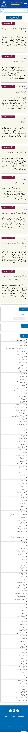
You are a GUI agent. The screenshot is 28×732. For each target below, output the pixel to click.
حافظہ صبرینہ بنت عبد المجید (21, 388)
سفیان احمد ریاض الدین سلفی (21, 456)
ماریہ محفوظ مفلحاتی (23, 523)
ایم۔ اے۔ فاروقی (23, 650)
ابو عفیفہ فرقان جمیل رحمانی (21, 419)
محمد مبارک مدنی (23, 506)
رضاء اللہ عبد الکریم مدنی (22, 450)
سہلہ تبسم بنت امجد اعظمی (21, 422)
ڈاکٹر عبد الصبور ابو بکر (22, 453)
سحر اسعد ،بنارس (23, 343)
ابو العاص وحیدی (23, 475)
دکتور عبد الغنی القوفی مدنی (22, 368)
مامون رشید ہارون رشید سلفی (21, 596)
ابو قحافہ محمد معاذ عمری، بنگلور (21, 563)
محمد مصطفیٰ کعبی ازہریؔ (22, 447)
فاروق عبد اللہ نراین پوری (21, 577)
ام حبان (24, 602)
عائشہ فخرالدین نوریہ (22, 610)
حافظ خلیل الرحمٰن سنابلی (22, 684)
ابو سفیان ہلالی (23, 664)
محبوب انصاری (23, 613)
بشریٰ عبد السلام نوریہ (22, 608)
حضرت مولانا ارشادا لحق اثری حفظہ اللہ (19, 594)
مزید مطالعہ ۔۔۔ (24, 25)
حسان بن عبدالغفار (22, 503)
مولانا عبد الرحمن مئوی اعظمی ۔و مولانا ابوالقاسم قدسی (17, 515)
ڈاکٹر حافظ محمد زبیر (23, 591)
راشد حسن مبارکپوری (22, 402)
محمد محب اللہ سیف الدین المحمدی (20, 599)
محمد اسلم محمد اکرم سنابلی (22, 487)
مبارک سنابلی (23, 427)
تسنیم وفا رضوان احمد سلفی (21, 425)
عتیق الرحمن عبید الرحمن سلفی (21, 692)
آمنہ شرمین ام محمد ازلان (21, 351)
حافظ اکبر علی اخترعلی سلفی (21, 681)
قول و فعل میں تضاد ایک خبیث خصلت (17, 152)
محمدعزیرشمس (23, 546)
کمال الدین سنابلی (23, 377)
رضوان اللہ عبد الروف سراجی (21, 698)
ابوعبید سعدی (23, 661)
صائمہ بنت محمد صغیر (22, 346)
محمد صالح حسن (23, 557)
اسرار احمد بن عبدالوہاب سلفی (21, 656)
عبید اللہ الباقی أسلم (22, 687)
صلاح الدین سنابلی (23, 565)
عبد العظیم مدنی (23, 365)
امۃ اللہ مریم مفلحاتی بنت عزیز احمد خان (20, 391)
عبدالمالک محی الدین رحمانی (21, 616)
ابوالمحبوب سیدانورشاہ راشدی (21, 670)
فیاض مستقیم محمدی (23, 534)
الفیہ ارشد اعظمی (23, 399)
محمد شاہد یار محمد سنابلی (22, 574)
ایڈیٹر (25, 675)
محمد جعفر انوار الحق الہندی (21, 633)
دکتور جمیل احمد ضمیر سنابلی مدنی (21, 560)
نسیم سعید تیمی (23, 540)
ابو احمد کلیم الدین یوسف (22, 526)
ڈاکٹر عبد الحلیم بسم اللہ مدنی (21, 354)
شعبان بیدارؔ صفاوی (22, 461)
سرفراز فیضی (23, 653)
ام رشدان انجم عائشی (22, 413)
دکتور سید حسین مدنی (22, 371)
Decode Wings (24, 731)
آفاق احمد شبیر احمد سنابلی (22, 549)
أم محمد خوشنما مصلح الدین (21, 441)
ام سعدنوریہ (23, 672)
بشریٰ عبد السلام (23, 678)
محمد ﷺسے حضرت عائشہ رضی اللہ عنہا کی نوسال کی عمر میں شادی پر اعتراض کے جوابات (14, 278)
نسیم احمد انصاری (23, 571)
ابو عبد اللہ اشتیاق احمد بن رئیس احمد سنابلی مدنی (18, 416)
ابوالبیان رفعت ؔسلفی (22, 667)
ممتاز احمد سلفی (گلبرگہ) (22, 580)
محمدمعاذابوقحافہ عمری (22, 467)
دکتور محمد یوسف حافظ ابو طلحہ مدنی (20, 408)
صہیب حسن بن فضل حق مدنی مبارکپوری (19, 340)
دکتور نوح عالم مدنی (22, 363)
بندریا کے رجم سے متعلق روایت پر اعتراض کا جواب (14, 213)
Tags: (24, 87)
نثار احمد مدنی (24, 470)
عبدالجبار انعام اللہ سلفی (22, 444)
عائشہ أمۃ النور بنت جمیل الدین (20, 512)
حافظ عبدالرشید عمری (22, 430)
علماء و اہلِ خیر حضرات (21, 92)
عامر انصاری (23, 518)
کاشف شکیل (23, 622)
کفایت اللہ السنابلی (23, 658)
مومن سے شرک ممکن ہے (20, 182)
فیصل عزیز (24, 357)
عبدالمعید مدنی (23, 495)
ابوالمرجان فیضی (23, 436)
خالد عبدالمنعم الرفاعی (22, 625)
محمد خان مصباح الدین (22, 484)
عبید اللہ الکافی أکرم (22, 689)
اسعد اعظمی (24, 644)
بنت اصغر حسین (23, 509)
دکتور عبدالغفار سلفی (22, 374)
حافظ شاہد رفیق (23, 498)
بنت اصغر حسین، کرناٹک (21, 492)
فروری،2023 (21, 87)
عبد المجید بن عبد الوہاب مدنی (21, 489)
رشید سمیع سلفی (23, 695)
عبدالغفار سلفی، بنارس (22, 641)
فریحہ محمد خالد (23, 394)
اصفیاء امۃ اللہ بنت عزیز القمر (21, 382)
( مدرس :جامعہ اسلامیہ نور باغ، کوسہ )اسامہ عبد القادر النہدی (16, 349)
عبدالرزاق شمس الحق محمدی (21, 647)
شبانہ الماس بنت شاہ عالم (22, 360)
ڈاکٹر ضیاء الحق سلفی (23, 501)
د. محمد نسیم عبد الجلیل (22, 568)
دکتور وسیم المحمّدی (22, 543)
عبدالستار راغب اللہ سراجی (21, 464)
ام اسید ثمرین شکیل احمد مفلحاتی (21, 411)
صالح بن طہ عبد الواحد (22, 554)
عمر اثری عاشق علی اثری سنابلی (21, 532)
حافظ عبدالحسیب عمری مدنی (21, 582)
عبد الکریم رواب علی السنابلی (21, 701)
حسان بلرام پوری (23, 478)
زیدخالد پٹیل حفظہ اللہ (22, 380)
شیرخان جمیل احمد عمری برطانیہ (20, 588)
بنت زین (24, 385)
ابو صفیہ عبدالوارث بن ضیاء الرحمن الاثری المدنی (18, 537)
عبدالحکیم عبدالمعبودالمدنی (21, 472)
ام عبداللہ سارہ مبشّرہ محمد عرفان (20, 405)
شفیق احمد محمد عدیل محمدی (8, 23)
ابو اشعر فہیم (24, 639)
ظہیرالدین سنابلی (23, 458)
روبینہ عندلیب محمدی (22, 396)
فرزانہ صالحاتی (23, 481)
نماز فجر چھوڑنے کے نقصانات (19, 61)
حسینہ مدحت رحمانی (22, 605)
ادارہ (25, 433)
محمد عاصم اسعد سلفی (22, 585)
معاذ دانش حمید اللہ (22, 619)
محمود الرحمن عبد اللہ (22, 630)
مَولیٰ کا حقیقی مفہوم (22, 122)
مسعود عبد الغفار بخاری (22, 439)
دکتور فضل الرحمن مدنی (22, 551)
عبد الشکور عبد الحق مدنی (22, 636)
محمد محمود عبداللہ (23, 627)
